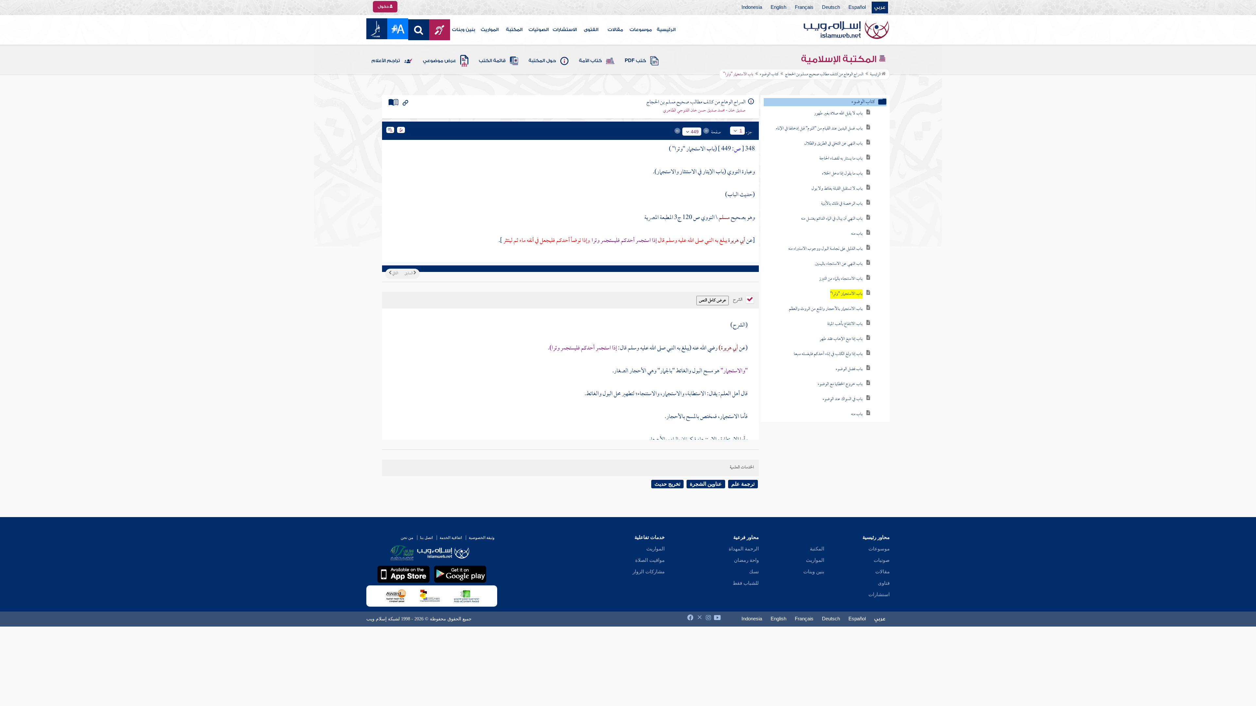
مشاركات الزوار (649, 571)
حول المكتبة (542, 60)
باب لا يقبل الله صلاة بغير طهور (838, 113)
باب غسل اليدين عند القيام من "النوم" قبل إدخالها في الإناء (819, 128)
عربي (879, 7)
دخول (384, 6)
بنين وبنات (463, 29)
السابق (409, 273)
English (778, 7)
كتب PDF (635, 60)
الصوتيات (539, 29)
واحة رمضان (746, 560)
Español (857, 7)
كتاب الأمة (590, 60)
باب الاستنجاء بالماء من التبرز (841, 279)
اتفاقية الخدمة (451, 537)
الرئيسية (666, 29)
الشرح (738, 299)
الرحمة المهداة (744, 548)
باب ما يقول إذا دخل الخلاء (842, 173)
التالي (395, 273)
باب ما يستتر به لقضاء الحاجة (841, 158)
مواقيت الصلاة (650, 560)
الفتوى (591, 29)
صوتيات (882, 560)
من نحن (407, 537)
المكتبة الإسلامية (840, 59)
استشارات (879, 594)
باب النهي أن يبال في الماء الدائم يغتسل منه (832, 219)
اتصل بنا (426, 537)
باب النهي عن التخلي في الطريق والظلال (833, 143)
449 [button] (695, 131)
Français (804, 7)
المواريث (489, 29)
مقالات (615, 29)
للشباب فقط (746, 583)
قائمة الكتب (492, 60)
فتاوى (884, 583)
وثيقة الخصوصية (482, 537)
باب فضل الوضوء (849, 369)
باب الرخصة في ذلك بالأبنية (842, 204)
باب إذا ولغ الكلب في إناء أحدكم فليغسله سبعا (828, 354)
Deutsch (831, 7)
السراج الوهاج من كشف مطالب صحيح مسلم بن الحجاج (824, 74)
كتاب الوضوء (769, 74)
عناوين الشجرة (706, 484)
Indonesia (751, 7)
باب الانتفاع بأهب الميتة (845, 324)
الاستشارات (565, 29)
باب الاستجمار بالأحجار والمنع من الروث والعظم (826, 309)
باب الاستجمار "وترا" (846, 294)
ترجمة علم (743, 484)
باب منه (857, 234)
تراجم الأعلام (386, 60)
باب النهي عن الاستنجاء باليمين (839, 264)
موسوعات (641, 29)
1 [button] (741, 130)
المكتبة (514, 29)
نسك (754, 571)
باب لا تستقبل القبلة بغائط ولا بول (837, 188)
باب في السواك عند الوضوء (843, 399)
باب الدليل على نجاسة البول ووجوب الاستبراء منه (825, 249)
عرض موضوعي (439, 60)
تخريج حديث (667, 484)
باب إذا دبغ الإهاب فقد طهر (841, 339)
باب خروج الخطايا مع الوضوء (840, 384)
